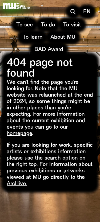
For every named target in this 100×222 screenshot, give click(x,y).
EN (87, 12)
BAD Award (48, 49)
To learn (32, 37)
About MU (62, 37)
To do (48, 25)
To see (24, 25)
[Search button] (73, 12)
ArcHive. (17, 184)
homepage (19, 133)
